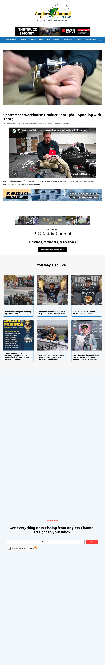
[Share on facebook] (35, 234)
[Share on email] (70, 234)
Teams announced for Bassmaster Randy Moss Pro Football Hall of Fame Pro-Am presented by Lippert (17, 356)
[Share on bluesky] (61, 234)
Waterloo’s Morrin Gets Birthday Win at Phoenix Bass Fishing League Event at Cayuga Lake (86, 357)
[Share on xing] (65, 234)
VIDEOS (49, 123)
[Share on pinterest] (48, 234)
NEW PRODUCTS (53, 40)
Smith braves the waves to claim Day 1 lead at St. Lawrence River (52, 313)
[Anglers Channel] (52, 12)
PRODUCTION (91, 40)
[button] (101, 40)
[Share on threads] (44, 234)
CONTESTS (68, 40)
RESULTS (32, 40)
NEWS (41, 40)
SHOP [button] (79, 40)
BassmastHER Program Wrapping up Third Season (18, 313)
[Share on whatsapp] (57, 234)
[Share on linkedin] (52, 234)
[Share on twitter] (39, 234)
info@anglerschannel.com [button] (52, 249)
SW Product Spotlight (37, 123)
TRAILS (23, 40)
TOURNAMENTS (10, 40)
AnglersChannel (63, 123)
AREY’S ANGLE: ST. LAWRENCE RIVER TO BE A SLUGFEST (85, 313)
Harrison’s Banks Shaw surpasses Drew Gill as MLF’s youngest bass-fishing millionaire (52, 357)
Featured (24, 123)
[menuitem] (11, 40)
